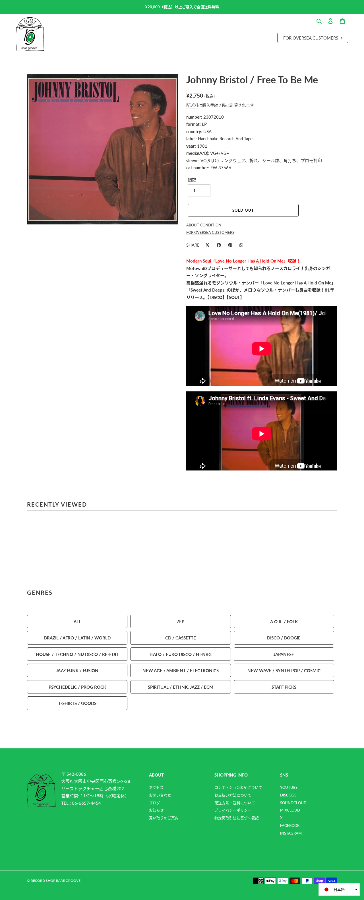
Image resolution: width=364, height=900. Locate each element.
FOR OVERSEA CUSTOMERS (210, 232)
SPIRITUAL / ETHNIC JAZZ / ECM (180, 687)
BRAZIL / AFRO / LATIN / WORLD (77, 638)
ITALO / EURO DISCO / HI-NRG (181, 654)
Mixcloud (290, 810)
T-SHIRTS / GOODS (77, 703)
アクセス (156, 787)
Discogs (288, 795)
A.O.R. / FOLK (284, 621)
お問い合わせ (160, 795)
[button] (339, 889)
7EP (180, 621)
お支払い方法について (232, 795)
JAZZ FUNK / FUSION (77, 670)
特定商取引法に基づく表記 (236, 817)
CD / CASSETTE (180, 638)
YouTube (289, 787)
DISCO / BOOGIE (284, 638)
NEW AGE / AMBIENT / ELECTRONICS (180, 670)
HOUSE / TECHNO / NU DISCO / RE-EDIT (77, 654)
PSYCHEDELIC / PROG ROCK (77, 687)
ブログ (154, 802)
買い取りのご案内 (164, 817)
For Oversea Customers (311, 38)
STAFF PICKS (284, 687)
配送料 (192, 105)
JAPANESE (284, 654)
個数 (192, 179)
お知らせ (156, 810)
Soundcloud (293, 802)
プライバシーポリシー (232, 810)
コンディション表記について (238, 787)
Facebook (290, 825)
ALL (77, 621)
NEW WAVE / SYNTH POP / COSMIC (283, 670)
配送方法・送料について (234, 802)
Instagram (291, 833)
